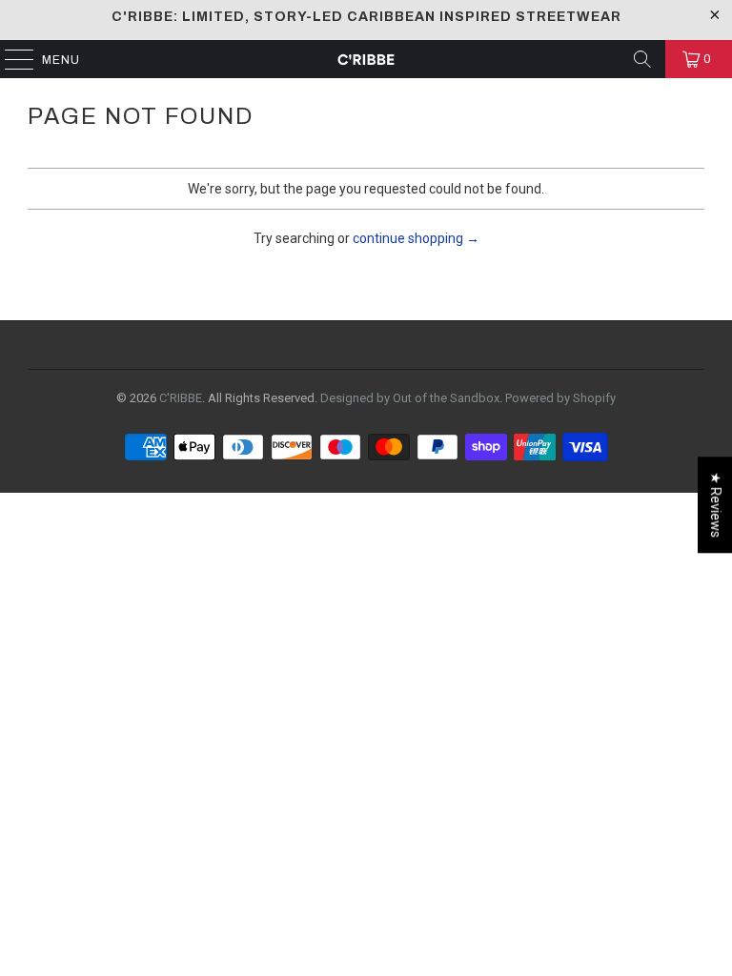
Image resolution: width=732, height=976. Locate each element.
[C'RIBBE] (366, 59)
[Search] (642, 59)
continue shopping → (416, 238)
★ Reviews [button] (715, 505)
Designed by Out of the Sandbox (409, 398)
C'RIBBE (180, 398)
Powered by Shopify (560, 398)
